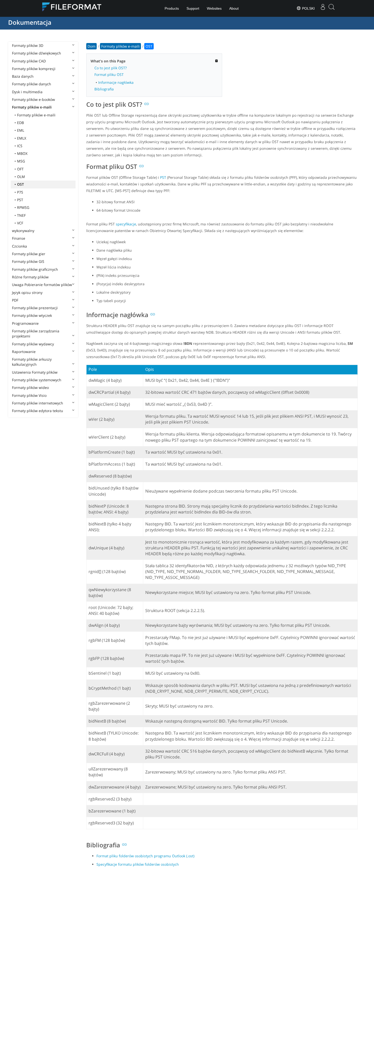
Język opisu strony (27, 292)
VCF (20, 223)
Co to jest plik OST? (110, 67)
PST (20, 199)
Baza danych (23, 76)
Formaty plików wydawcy (33, 344)
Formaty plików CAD (29, 61)
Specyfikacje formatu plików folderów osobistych (137, 864)
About (234, 8)
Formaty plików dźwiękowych (36, 53)
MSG (21, 161)
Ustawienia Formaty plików (34, 372)
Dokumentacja (29, 22)
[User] (323, 8)
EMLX (21, 138)
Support (192, 8)
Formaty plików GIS (28, 261)
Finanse (18, 238)
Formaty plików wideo (30, 387)
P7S (20, 192)
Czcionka (19, 246)
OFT (20, 169)
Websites (214, 8)
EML (20, 130)
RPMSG (23, 207)
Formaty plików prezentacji (35, 307)
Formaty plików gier (28, 253)
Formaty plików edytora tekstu (37, 410)
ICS (19, 145)
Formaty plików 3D (27, 45)
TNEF (21, 215)
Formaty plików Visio (29, 395)
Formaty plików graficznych (35, 269)
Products (172, 8)
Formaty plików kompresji (33, 68)
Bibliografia (104, 89)
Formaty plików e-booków (33, 99)
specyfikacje (126, 224)
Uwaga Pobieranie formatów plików (42, 284)
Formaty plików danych (31, 83)
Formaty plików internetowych (37, 403)
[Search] (331, 8)
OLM (21, 176)
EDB (20, 122)
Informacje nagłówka (116, 82)
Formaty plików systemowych (36, 379)
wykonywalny (23, 230)
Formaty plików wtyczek (32, 315)
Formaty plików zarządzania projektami (35, 333)
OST (20, 184)
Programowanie (25, 323)
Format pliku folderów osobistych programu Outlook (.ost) (145, 855)
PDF (15, 300)
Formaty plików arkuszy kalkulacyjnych (32, 362)
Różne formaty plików (30, 277)
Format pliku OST (109, 74)
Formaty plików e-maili (32, 107)
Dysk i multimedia (27, 91)
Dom (91, 46)
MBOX (22, 153)
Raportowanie (24, 351)
